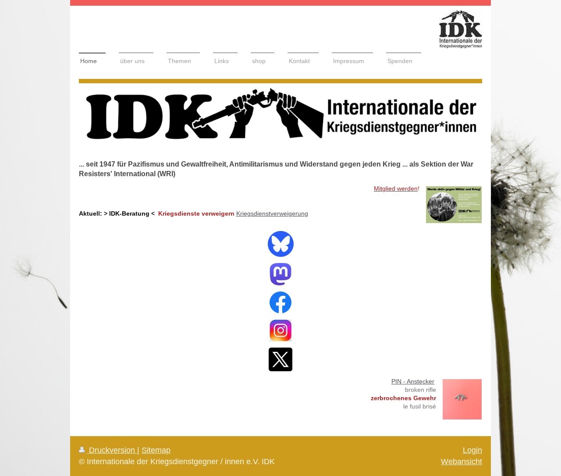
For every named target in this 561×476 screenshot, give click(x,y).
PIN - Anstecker (412, 381)
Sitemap (156, 450)
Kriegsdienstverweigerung (272, 213)
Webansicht (461, 461)
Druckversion (112, 450)
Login (472, 450)
